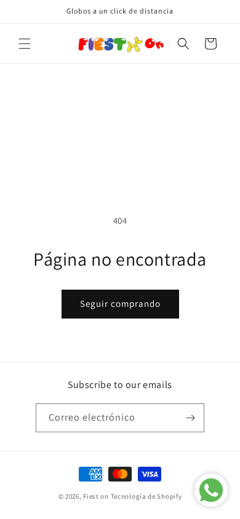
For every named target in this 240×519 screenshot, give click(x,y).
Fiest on (96, 496)
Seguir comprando (120, 303)
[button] (24, 43)
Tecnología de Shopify (146, 496)
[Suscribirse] (190, 417)
